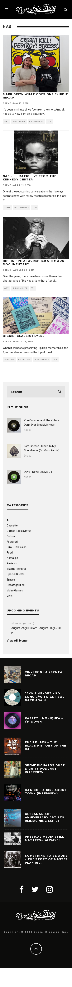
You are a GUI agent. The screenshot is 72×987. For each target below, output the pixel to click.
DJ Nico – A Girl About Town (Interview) (46, 791)
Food (10, 552)
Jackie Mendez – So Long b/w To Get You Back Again (45, 697)
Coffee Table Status (19, 530)
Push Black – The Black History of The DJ (45, 745)
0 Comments (36, 121)
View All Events (17, 640)
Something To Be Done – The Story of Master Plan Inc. (46, 859)
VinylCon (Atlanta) (22, 623)
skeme (7, 103)
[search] (59, 391)
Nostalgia (19, 121)
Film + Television (16, 547)
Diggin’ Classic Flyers (24, 336)
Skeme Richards (16, 568)
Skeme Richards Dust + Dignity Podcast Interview (46, 768)
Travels (11, 579)
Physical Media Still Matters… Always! (44, 838)
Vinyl (7, 207)
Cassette (12, 525)
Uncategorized (16, 584)
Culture (9, 360)
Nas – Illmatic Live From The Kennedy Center (29, 177)
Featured (12, 541)
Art (6, 121)
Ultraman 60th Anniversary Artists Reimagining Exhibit (44, 817)
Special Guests (16, 574)
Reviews (12, 563)
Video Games (15, 590)
